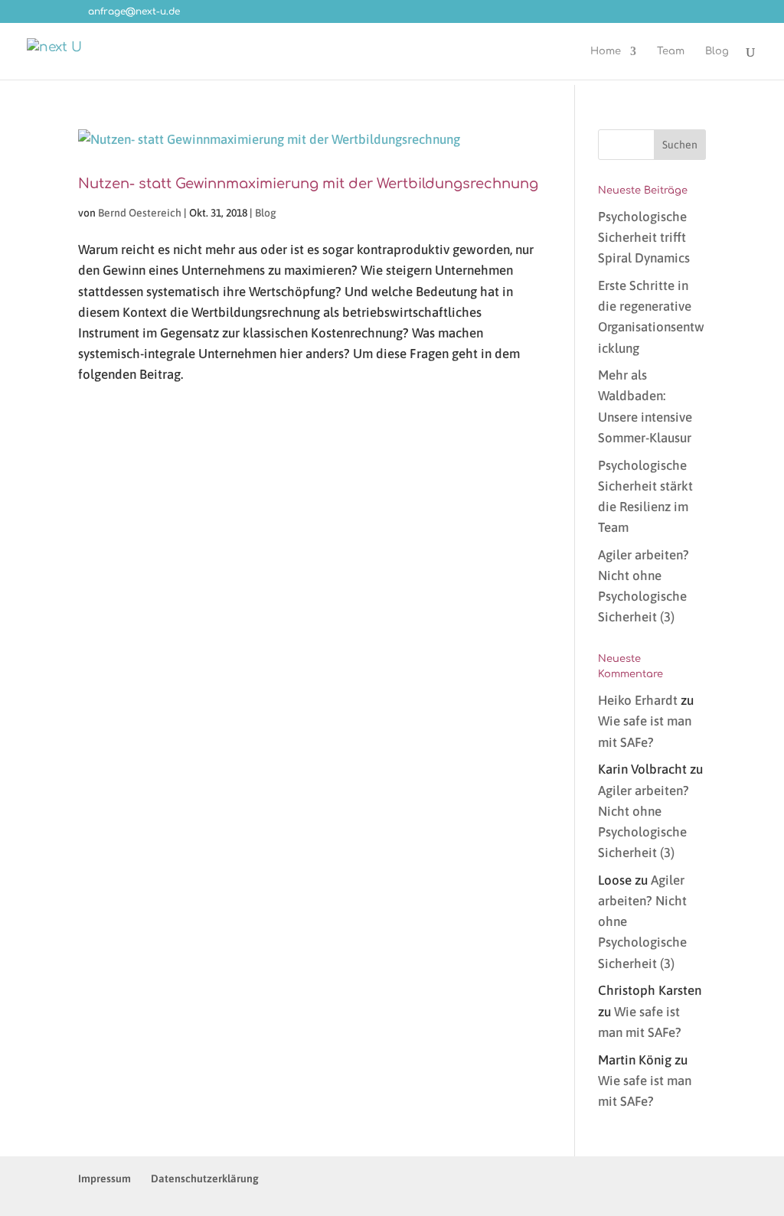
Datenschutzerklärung (205, 1178)
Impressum (104, 1178)
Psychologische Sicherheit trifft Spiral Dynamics (644, 237)
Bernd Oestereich (139, 213)
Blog (717, 51)
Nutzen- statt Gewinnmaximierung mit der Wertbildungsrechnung (308, 183)
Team (670, 51)
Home (605, 51)
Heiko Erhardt (638, 700)
